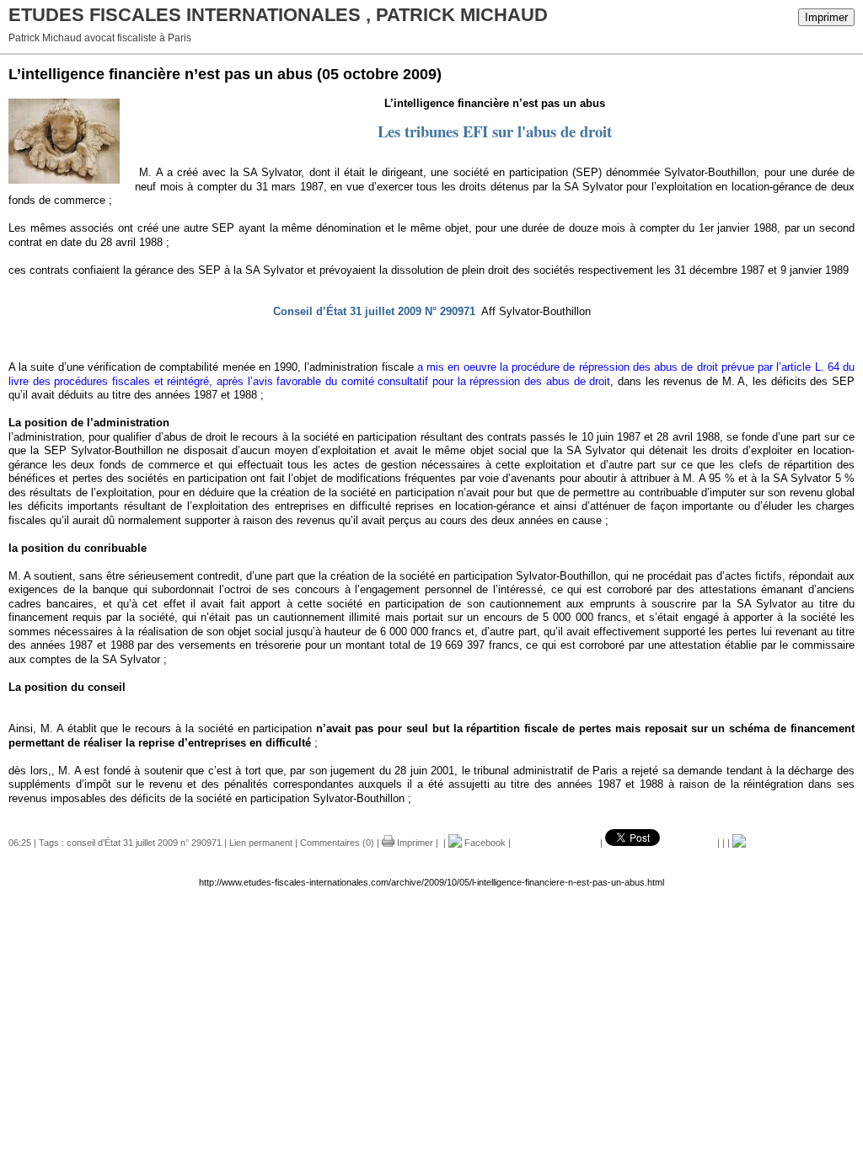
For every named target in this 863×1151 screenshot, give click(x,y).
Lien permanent (260, 843)
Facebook (484, 843)
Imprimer (826, 17)
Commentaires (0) (337, 843)
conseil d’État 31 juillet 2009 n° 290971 (144, 843)
